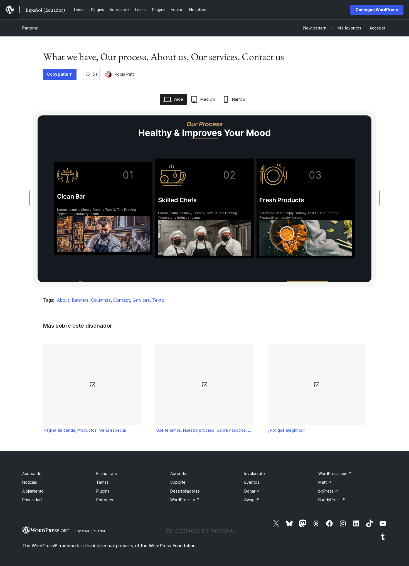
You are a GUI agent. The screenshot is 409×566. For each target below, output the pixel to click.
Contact (121, 300)
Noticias (29, 482)
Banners (80, 300)
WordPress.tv (185, 499)
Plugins (102, 491)
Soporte (178, 482)
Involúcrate (254, 473)
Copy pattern (60, 74)
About (63, 300)
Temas (102, 482)
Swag (251, 499)
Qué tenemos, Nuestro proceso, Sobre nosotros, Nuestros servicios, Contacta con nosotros (204, 430)
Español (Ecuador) (91, 531)
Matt (324, 482)
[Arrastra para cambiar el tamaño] (31, 198)
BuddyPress (331, 499)
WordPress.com (335, 473)
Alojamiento (33, 491)
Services (141, 300)
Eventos (251, 482)
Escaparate (106, 473)
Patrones (104, 499)
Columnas (101, 300)
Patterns (30, 28)
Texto (158, 300)
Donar (252, 491)
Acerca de (31, 473)
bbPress (328, 491)
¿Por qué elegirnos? (286, 430)
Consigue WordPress (377, 9)
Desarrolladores (185, 491)
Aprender (179, 473)
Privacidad (32, 499)
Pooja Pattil (125, 74)
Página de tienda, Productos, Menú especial (85, 430)
